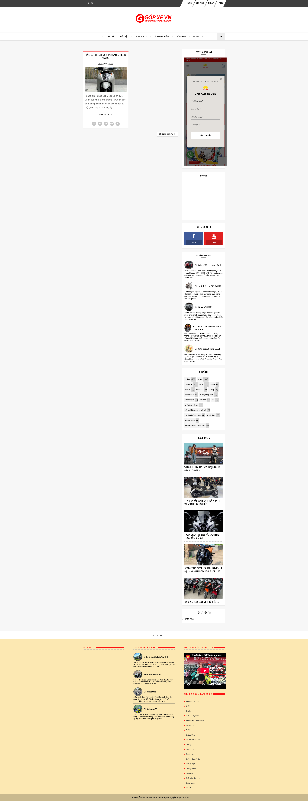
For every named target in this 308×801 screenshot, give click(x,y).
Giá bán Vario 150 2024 (203, 306)
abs (213, 400)
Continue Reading (105, 114)
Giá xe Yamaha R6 (150, 709)
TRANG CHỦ (187, 3)
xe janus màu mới (193, 740)
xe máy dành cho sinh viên (195, 425)
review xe (188, 384)
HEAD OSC (189, 619)
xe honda (199, 390)
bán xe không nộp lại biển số (195, 410)
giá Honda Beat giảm (193, 415)
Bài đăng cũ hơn (166, 134)
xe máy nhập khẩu (206, 395)
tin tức (199, 379)
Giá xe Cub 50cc (150, 691)
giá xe (201, 384)
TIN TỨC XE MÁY (140, 36)
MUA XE (211, 3)
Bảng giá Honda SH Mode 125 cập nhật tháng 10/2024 (106, 56)
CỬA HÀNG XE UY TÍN (161, 36)
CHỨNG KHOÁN (181, 36)
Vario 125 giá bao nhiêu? (153, 674)
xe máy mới (189, 395)
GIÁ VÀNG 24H (198, 36)
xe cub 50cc (210, 415)
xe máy (211, 390)
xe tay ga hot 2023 (193, 778)
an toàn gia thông (191, 405)
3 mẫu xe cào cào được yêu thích (156, 656)
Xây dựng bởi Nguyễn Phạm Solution (173, 797)
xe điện (187, 390)
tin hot (187, 379)
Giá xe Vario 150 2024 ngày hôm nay (208, 265)
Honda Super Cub (192, 701)
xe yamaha (190, 783)
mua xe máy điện (192, 716)
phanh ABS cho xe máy (195, 721)
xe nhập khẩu (191, 769)
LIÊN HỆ (220, 3)
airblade (203, 400)
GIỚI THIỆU (200, 3)
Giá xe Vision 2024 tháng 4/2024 (207, 348)
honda (212, 384)
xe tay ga (189, 773)
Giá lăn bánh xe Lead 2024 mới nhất (208, 286)
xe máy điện (189, 400)
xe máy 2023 (190, 420)
